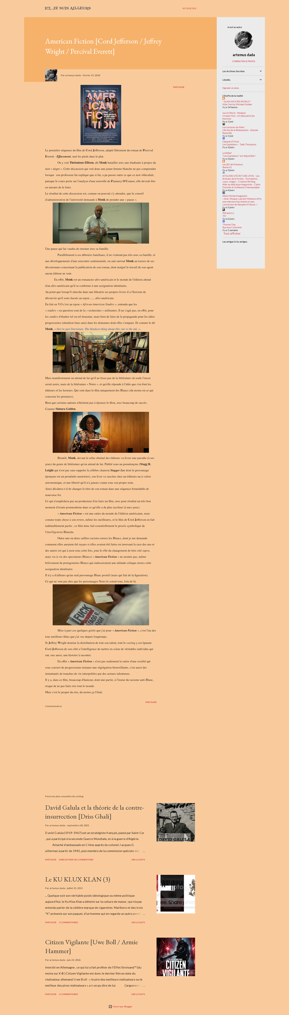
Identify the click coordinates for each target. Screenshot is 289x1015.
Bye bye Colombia (232, 227)
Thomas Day (229, 224)
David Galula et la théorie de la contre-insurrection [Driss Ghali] (94, 812)
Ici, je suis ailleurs (68, 8)
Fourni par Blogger (122, 1006)
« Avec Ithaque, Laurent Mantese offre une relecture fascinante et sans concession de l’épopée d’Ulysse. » (241, 201)
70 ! (224, 215)
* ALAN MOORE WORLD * (236, 101)
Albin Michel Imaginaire (234, 195)
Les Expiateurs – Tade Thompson (239, 144)
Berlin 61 (227, 167)
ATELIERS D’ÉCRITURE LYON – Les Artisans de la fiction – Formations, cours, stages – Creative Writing (240, 178)
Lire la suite (138, 859)
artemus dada (244, 55)
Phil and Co (228, 212)
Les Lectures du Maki (233, 127)
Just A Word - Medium (234, 112)
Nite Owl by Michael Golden (237, 104)
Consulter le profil (243, 61)
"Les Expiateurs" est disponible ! (239, 155)
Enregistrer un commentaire (76, 859)
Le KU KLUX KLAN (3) (77, 879)
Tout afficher (232, 233)
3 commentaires (68, 922)
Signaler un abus (230, 87)
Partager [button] (178, 87)
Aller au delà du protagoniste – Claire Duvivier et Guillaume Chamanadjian (241, 186)
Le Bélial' (227, 152)
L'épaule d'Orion (230, 141)
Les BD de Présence (232, 164)
